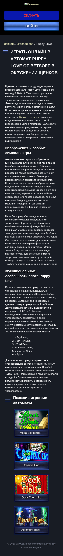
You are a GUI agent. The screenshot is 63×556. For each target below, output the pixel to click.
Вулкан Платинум (29, 117)
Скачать (32, 15)
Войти (31, 26)
